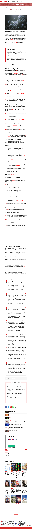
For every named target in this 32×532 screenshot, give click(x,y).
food (24, 266)
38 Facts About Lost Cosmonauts (18, 507)
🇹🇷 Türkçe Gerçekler (22, 525)
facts (22, 74)
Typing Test (7, 455)
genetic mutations (21, 93)
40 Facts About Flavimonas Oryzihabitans (15, 424)
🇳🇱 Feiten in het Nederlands (5, 524)
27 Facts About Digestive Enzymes (14, 414)
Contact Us (26, 516)
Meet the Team (14, 516)
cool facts (15, 42)
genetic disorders (16, 73)
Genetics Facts (17, 12)
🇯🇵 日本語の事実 (3, 523)
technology (11, 210)
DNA (24, 86)
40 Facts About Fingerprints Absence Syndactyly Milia (17, 421)
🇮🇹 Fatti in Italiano (3, 520)
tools (13, 204)
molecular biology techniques (20, 119)
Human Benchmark (8, 457)
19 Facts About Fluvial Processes (13, 506)
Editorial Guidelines (19, 9)
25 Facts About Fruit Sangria (18, 490)
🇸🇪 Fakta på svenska (28, 520)
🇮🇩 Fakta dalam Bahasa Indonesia (21, 522)
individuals (18, 165)
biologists (13, 159)
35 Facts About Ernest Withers (24, 491)
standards (21, 392)
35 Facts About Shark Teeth (13, 430)
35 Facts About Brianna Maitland (6, 492)
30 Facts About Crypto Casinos (14, 411)
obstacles (13, 180)
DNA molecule (15, 125)
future (8, 209)
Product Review (20, 516)
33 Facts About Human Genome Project (18, 475)
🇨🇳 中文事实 (29, 525)
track (18, 249)
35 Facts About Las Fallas (7, 506)
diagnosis (23, 149)
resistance (23, 155)
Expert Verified (13, 9)
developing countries (20, 200)
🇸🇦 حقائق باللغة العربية (19, 521)
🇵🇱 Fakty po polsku (13, 524)
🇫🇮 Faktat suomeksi (11, 521)
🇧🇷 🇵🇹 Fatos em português (12, 520)
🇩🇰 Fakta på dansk (20, 520)
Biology (13, 12)
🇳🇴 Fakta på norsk (3, 521)
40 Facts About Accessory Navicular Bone (16, 427)
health (12, 39)
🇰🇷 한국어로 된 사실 (11, 523)
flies (23, 80)
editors (21, 393)
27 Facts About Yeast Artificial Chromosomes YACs (13, 475)
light (12, 109)
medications (21, 169)
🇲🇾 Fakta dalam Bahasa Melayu (20, 523)
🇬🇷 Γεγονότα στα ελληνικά (5, 522)
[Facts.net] (5, 1)
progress (22, 226)
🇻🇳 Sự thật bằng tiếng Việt (13, 525)
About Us (2, 516)
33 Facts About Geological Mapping (24, 475)
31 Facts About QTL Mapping (7, 474)
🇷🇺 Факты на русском (4, 525)
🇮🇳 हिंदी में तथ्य (12, 522)
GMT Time (7, 453)
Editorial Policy (7, 516)
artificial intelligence (14, 219)
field (16, 70)
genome (11, 90)
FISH (19, 129)
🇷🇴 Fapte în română (21, 524)
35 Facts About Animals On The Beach (24, 507)
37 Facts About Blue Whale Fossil (13, 491)
